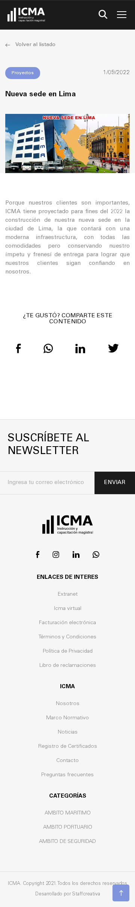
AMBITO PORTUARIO (67, 827)
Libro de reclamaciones (67, 665)
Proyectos (23, 73)
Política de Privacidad (68, 651)
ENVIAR (114, 483)
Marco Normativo (67, 718)
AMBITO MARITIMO (68, 813)
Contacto (67, 761)
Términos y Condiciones (67, 637)
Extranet (68, 594)
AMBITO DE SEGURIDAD (67, 841)
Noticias (68, 732)
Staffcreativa (86, 894)
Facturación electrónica (67, 623)
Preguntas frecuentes (67, 775)
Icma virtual (67, 608)
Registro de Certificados (67, 746)
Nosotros (68, 704)
